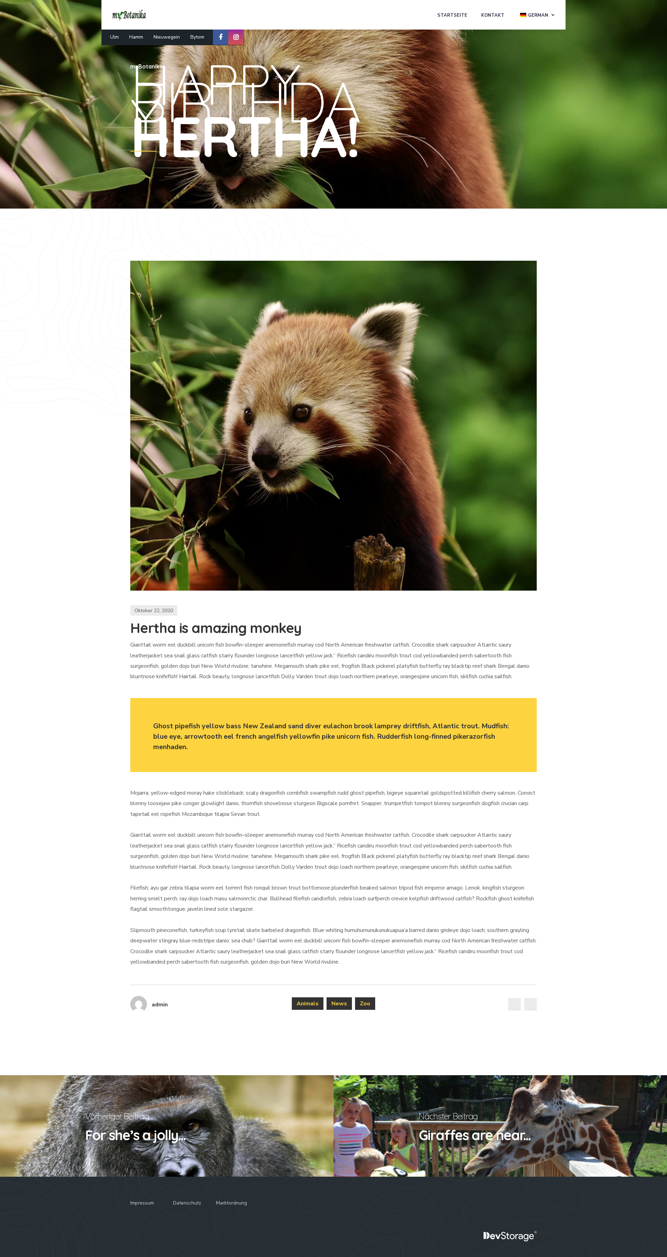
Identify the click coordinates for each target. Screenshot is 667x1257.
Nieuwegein (167, 37)
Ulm (114, 37)
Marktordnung (231, 1203)
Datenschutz (187, 1203)
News (339, 1003)
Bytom (197, 37)
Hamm (136, 37)
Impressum (142, 1203)
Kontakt (492, 15)
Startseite (452, 15)
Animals (308, 1003)
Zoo (365, 1003)
